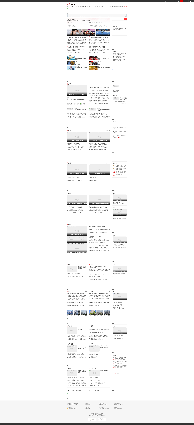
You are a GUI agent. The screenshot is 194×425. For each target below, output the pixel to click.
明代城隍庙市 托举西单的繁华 (94, 356)
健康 (95, 6)
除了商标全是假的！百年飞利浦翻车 (73, 177)
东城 (104, 315)
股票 (107, 163)
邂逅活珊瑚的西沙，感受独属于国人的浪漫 (81, 59)
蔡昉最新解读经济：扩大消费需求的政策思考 (81, 68)
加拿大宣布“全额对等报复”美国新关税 (98, 46)
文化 (83, 6)
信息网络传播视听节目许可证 (118, 408)
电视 (109, 130)
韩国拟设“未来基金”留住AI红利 (95, 236)
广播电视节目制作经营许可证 (103, 404)
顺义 (81, 315)
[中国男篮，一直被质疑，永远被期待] (93, 58)
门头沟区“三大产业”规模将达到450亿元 (74, 52)
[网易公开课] (169, 1)
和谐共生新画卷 (92, 43)
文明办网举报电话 (87, 408)
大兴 (97, 315)
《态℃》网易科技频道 (83, 16)
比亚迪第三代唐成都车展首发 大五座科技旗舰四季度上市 (77, 206)
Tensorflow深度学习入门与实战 (118, 304)
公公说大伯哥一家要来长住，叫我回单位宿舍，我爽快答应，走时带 (119, 63)
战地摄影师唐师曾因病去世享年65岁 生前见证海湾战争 (76, 42)
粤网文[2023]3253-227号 (102, 407)
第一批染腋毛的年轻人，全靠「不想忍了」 (74, 180)
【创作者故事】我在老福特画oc (95, 385)
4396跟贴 (121, 363)
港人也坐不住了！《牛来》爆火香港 (73, 144)
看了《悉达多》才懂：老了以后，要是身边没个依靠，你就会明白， (119, 60)
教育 (87, 6)
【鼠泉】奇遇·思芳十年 (93, 377)
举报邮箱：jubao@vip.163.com (118, 404)
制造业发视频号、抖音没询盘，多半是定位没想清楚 (76, 298)
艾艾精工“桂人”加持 (92, 177)
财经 (76, 6)
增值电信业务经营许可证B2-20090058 (72, 404)
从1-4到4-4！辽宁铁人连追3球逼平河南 (74, 116)
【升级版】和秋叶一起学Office (118, 307)
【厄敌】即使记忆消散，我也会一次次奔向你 (97, 382)
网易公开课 (115, 84)
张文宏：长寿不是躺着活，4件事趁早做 (119, 202)
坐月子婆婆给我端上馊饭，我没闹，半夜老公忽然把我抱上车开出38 (119, 57)
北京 (98, 6)
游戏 (114, 235)
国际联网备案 (87, 403)
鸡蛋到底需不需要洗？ (116, 91)
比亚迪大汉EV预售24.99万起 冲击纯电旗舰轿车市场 (98, 210)
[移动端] (166, 1)
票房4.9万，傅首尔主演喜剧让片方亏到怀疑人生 (75, 146)
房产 (89, 6)
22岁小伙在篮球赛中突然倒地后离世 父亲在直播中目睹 (99, 42)
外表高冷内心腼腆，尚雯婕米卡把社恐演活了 (97, 146)
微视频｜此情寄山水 (71, 19)
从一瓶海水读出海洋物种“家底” (94, 338)
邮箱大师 (119, 6)
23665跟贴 (123, 359)
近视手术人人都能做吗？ (117, 90)
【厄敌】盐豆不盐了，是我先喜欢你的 (96, 383)
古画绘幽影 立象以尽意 (93, 354)
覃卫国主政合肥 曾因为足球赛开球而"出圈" (97, 39)
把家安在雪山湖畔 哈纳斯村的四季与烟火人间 (97, 26)
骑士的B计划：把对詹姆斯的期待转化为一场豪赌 (103, 110)
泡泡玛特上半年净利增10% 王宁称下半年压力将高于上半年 (121, 166)
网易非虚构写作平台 (119, 16)
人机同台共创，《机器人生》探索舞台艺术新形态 (98, 232)
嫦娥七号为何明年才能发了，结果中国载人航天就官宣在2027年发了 (123, 98)
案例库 (86, 291)
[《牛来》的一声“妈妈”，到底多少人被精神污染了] (71, 63)
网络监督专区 (124, 4)
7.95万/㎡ (94, 315)
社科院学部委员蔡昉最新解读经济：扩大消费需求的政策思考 (121, 172)
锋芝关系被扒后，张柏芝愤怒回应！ (73, 143)
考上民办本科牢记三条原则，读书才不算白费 (97, 266)
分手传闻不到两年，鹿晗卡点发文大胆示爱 (74, 149)
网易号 (102, 6)
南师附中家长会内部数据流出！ (95, 276)
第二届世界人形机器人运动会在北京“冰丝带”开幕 (75, 49)
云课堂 (114, 291)
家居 (91, 6)
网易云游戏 (113, 6)
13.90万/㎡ (108, 315)
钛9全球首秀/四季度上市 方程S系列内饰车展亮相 (75, 209)
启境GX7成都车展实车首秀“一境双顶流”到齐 (75, 207)
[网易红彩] (86, 97)
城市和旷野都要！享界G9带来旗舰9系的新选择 (97, 239)
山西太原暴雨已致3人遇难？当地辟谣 (119, 31)
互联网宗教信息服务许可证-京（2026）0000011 (119, 411)
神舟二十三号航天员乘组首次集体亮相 (96, 332)
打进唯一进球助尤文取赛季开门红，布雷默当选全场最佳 (99, 98)
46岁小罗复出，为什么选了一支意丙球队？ (104, 64)
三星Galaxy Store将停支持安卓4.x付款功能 (97, 251)
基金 (109, 163)
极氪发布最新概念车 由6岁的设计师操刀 (96, 212)
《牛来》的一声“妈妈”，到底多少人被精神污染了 (81, 64)
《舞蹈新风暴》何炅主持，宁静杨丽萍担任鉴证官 (98, 144)
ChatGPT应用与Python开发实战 (118, 301)
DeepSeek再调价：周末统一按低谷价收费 (97, 226)
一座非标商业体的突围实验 (94, 305)
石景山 (90, 315)
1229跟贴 (121, 373)
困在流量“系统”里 (95, 52)
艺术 (114, 264)
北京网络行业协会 (101, 403)
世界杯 (72, 6)
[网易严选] (173, 1)
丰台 (74, 315)
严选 (110, 6)
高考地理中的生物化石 (93, 267)
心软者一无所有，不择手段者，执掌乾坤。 (74, 356)
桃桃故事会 (115, 51)
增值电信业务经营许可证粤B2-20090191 (72, 403)
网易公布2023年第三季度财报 (94, 390)
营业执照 (115, 407)
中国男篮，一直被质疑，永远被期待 (103, 59)
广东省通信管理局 (69, 407)
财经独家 (115, 163)
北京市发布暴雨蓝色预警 (71, 50)
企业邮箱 (122, 6)
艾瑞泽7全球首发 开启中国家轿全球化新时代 (75, 212)
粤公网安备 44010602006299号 (72, 408)
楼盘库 (109, 291)
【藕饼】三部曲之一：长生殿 (94, 380)
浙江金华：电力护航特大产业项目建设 (96, 339)
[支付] (176, 1)
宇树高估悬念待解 (119, 174)
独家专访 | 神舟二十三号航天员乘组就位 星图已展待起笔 (99, 329)
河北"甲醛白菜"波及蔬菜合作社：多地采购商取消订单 (76, 43)
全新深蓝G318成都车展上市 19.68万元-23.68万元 (98, 207)
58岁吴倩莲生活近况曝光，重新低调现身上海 (97, 149)
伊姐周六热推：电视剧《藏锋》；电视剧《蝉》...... (76, 276)
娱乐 (81, 6)
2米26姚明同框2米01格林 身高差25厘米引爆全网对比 (99, 114)
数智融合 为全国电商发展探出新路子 (73, 25)
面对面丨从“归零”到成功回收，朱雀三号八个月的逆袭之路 (99, 229)
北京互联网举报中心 (88, 404)
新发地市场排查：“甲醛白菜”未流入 (73, 47)
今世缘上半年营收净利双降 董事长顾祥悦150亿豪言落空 (104, 68)
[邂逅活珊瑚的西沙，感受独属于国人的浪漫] (71, 58)
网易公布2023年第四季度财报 (76, 390)
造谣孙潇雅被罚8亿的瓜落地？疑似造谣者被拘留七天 (76, 339)
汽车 (93, 6)
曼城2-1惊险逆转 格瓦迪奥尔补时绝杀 (80, 109)
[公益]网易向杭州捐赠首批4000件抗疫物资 (119, 218)
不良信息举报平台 (87, 407)
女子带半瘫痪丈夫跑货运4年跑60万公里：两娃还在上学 (99, 37)
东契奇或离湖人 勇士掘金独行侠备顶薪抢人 (97, 113)
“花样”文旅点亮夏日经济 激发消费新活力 (74, 22)
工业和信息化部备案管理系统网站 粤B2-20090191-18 (97, 413)
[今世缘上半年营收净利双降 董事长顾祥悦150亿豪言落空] (93, 68)
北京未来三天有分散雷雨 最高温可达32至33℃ (78, 46)
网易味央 (116, 6)
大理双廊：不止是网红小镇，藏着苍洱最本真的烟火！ (76, 380)
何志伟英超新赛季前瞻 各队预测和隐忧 (99, 49)
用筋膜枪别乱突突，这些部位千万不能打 (119, 203)
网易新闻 (71, 4)
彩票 (74, 6)
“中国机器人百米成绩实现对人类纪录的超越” (97, 25)
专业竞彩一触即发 (91, 16)
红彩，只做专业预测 (110, 16)
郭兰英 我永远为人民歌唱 (94, 353)
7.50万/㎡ (79, 315)
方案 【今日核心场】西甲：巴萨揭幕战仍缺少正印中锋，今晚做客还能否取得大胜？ (77, 99)
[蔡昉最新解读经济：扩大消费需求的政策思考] (71, 68)
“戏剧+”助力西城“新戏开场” (94, 357)
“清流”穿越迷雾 (72, 16)
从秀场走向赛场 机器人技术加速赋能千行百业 (75, 26)
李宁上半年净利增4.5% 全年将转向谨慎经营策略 (121, 169)
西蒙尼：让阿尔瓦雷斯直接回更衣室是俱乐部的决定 (98, 100)
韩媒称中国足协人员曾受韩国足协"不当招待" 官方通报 (76, 40)
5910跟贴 (121, 367)
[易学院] (116, 34)
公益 (114, 207)
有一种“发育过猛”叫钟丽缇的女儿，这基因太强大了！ (76, 293)
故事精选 (70, 344)
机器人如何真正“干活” (93, 237)
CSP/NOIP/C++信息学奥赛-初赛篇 (118, 308)
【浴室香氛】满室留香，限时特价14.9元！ (119, 335)
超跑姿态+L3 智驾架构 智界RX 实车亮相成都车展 (98, 206)
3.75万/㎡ (86, 315)
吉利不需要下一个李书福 (93, 180)
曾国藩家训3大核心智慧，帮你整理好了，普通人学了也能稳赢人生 (119, 54)
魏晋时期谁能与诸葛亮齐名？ (123, 86)
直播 (85, 6)
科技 (78, 6)
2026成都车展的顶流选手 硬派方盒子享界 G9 (75, 210)
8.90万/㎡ (72, 315)
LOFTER (93, 368)
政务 (100, 6)
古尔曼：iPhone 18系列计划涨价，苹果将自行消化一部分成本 (101, 246)
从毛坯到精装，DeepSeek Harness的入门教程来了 (98, 242)
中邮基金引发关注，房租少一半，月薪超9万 (75, 338)
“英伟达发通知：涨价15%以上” (97, 47)
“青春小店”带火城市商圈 (93, 22)
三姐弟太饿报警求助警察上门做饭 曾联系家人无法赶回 (99, 40)
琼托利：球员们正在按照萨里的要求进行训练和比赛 (98, 103)
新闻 (67, 6)
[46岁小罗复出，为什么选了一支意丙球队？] (93, 63)
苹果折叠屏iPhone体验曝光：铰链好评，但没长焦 (98, 247)
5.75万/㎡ (101, 315)
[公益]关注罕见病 (115, 216)
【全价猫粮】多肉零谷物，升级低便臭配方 (119, 338)
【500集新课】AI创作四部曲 (117, 302)
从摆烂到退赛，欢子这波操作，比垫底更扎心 (97, 143)
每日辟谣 (115, 26)
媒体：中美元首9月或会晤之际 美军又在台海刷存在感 (76, 37)
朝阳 (67, 315)
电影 (107, 130)
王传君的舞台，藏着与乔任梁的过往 (98, 50)
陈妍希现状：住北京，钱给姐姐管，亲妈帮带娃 (75, 147)
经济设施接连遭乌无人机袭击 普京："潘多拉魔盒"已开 (76, 39)
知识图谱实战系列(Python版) (117, 305)
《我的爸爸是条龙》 (101, 16)
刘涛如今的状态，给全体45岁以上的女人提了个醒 (98, 147)
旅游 (69, 368)
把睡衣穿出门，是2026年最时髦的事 (73, 273)
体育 (69, 6)
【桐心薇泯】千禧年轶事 (93, 379)
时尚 (69, 264)
